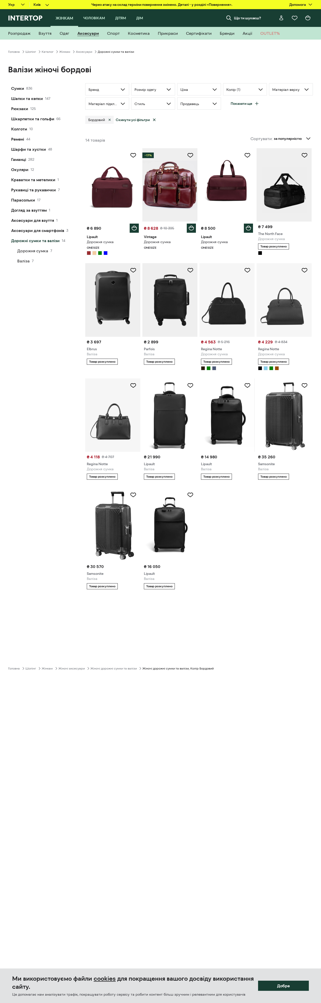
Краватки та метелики (33, 180)
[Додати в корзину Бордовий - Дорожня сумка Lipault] (134, 228)
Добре (283, 986)
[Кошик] (308, 18)
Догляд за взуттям (29, 210)
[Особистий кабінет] (281, 18)
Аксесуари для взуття (32, 220)
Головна (14, 51)
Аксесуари (84, 51)
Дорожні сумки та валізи (35, 241)
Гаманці (18, 159)
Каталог (48, 51)
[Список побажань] (295, 18)
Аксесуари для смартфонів (37, 230)
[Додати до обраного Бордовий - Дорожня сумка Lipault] (133, 155)
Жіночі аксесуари (71, 668)
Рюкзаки (19, 109)
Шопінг (30, 51)
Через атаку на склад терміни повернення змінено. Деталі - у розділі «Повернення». (161, 4)
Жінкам (64, 51)
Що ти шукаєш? (247, 18)
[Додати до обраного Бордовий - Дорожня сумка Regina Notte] (247, 270)
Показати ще (241, 103)
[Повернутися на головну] (25, 18)
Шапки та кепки (27, 98)
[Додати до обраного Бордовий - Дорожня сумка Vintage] (190, 155)
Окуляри (19, 170)
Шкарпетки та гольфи (32, 119)
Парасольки (23, 200)
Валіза (23, 261)
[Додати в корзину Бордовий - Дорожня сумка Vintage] (191, 228)
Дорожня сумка (32, 251)
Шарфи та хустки (28, 149)
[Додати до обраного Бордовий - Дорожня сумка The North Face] (304, 155)
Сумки (17, 88)
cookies (105, 979)
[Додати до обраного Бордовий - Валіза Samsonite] (304, 385)
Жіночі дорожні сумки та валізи (113, 668)
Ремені (17, 139)
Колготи (19, 129)
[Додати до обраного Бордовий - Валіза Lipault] (190, 385)
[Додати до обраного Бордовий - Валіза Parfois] (190, 270)
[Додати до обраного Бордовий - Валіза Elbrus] (133, 270)
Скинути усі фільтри (133, 120)
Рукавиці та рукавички (33, 190)
